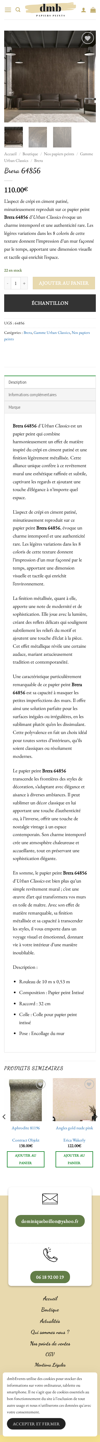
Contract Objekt (25, 1140)
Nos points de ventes (50, 1343)
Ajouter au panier (64, 283)
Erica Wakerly (74, 1140)
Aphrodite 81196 (26, 1128)
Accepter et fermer (36, 1423)
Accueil (10, 154)
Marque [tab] (15, 407)
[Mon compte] (83, 10)
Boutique (30, 154)
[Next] (87, 76)
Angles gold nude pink (74, 1128)
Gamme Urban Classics (52, 332)
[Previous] (13, 76)
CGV (50, 1354)
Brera (38, 160)
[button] (8, 10)
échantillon (50, 303)
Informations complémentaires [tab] (32, 394)
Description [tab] (17, 381)
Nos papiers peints (59, 154)
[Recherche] (18, 10)
